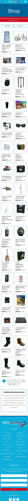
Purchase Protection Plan (7, 452)
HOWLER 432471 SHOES (20, 370)
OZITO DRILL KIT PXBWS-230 (20, 215)
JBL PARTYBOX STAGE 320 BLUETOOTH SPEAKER (6, 240)
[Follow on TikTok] (17, 497)
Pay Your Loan (7, 443)
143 (14, 382)
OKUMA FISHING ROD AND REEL (20, 195)
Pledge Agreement (21, 455)
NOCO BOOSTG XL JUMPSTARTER (7, 175)
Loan (7, 440)
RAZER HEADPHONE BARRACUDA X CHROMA (19, 263)
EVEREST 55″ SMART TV (19, 111)
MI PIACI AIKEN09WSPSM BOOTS (6, 371)
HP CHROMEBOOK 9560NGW (20, 326)
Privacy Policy (20, 443)
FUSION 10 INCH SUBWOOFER (6, 306)
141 (23, 379)
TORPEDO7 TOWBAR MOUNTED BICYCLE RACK (19, 90)
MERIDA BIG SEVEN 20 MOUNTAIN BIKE (20, 44)
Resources (20, 431)
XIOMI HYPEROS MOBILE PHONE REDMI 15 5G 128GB (6, 45)
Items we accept (7, 437)
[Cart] (25, 1)
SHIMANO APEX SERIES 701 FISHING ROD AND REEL (7, 217)
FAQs (20, 452)
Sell (21, 437)
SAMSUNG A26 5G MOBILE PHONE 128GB (20, 286)
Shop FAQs (7, 455)
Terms (20, 446)
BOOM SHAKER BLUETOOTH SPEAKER (6, 286)
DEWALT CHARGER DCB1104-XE (18, 154)
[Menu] (2, 2)
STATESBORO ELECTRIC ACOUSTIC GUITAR (6, 263)
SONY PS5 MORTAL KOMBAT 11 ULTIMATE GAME (7, 68)
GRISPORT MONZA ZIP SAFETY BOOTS (20, 349)
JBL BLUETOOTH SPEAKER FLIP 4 (6, 111)
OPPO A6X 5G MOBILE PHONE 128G (6, 154)
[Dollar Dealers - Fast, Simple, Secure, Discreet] (14, 2)
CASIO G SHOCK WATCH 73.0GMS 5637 (20, 239)
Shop (7, 446)
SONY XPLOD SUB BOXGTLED (20, 175)
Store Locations (21, 434)
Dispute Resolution (21, 448)
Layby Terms (7, 448)
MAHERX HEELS (6, 348)
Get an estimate (7, 434)
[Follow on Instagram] (14, 497)
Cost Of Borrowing (7, 457)
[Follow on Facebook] (10, 497)
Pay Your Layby (21, 440)
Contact (7, 431)
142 (10, 382)
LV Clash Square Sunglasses (19, 133)
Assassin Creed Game (20, 306)
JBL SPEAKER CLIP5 (6, 88)
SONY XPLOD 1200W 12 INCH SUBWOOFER (6, 327)
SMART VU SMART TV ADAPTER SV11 (7, 132)
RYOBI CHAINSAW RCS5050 (7, 195)
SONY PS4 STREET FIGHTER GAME (20, 67)
